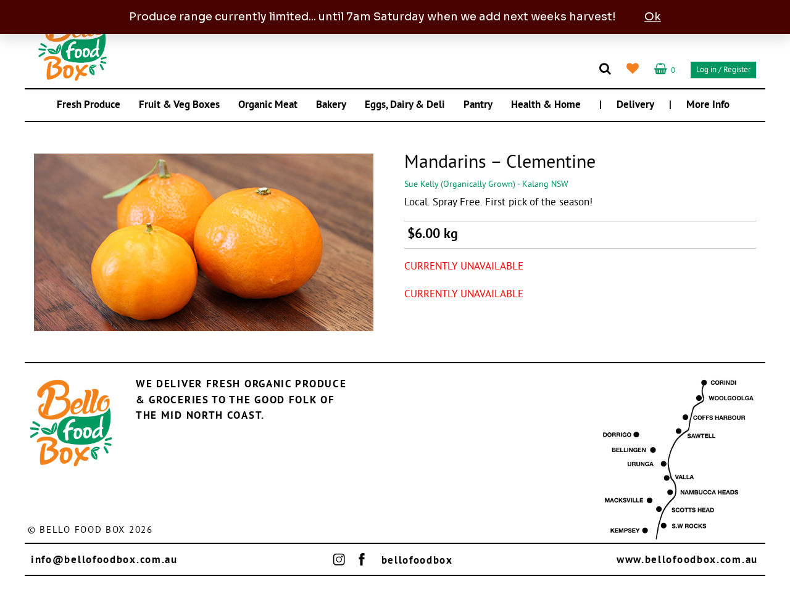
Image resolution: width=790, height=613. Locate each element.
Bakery (331, 105)
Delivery (635, 105)
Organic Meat (267, 105)
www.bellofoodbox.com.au (687, 560)
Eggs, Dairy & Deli (405, 105)
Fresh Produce (88, 105)
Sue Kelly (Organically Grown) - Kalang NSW (486, 184)
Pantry (478, 105)
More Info (708, 105)
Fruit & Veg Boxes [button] (179, 105)
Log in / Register (723, 70)
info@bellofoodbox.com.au (104, 560)
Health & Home (546, 105)
